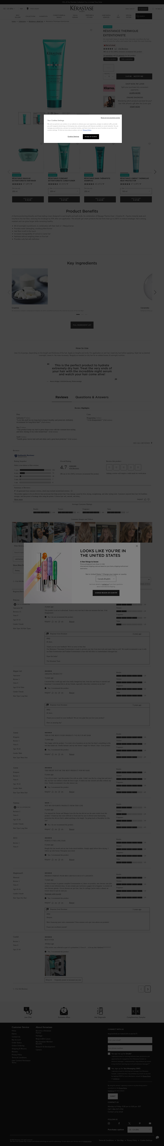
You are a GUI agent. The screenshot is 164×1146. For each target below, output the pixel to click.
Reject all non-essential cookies (110, 118)
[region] (83, 129)
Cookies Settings (73, 136)
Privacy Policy (87, 130)
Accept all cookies (91, 136)
